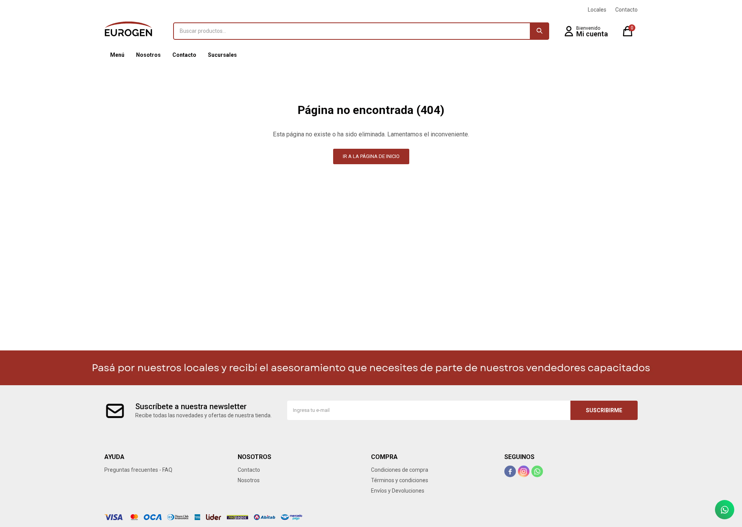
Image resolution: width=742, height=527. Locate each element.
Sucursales (222, 55)
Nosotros (148, 55)
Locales (597, 10)
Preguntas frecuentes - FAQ (138, 470)
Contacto (184, 55)
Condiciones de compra (399, 470)
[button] (539, 31)
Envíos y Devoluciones (397, 491)
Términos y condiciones (399, 480)
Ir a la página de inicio (371, 156)
